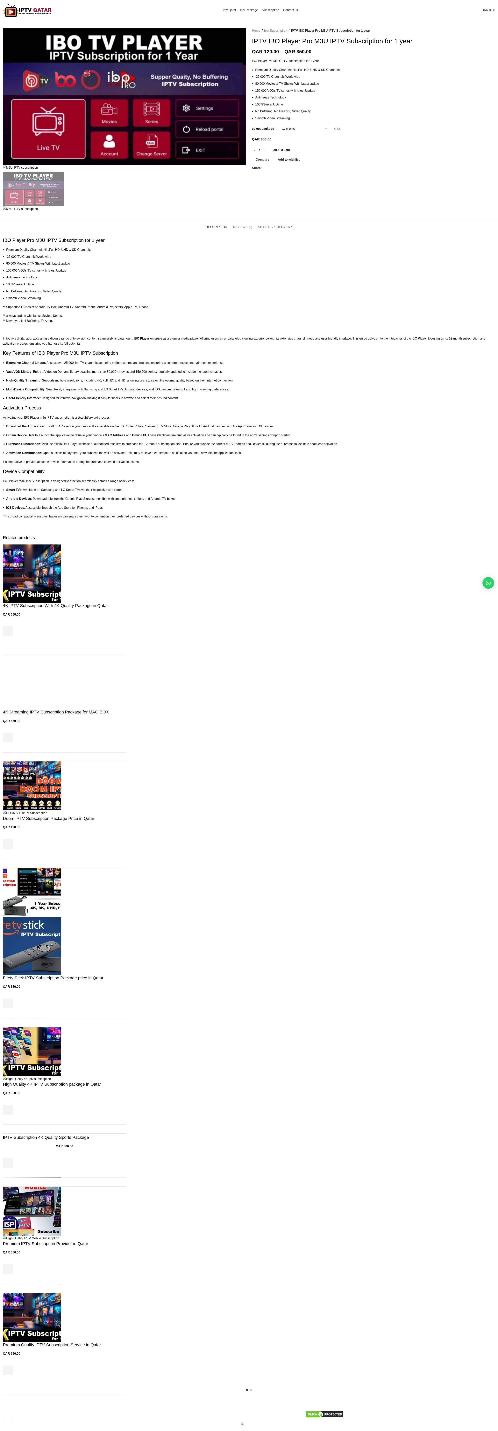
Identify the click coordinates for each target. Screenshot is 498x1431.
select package (263, 128)
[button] (488, 583)
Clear (337, 128)
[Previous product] (485, 31)
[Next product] (493, 31)
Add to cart (281, 150)
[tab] (216, 225)
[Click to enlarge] (8, 1423)
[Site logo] (27, 9)
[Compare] (120, 650)
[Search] (470, 10)
